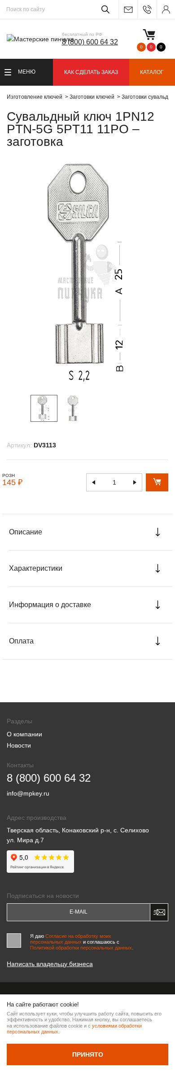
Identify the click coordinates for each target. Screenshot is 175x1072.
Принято (87, 1054)
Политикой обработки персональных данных (81, 947)
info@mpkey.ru (127, 9)
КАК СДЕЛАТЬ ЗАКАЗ (91, 72)
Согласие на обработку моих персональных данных (70, 939)
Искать (103, 9)
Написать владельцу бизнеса (50, 964)
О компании (24, 734)
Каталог (152, 72)
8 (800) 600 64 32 (90, 42)
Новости (19, 745)
